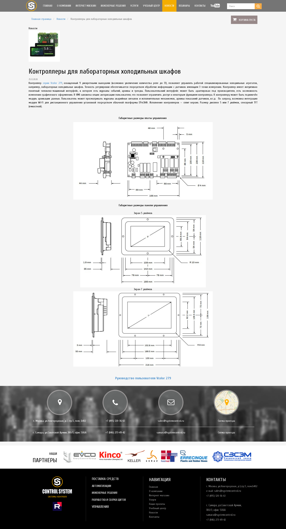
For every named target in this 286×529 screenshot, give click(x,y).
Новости (169, 5)
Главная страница (41, 19)
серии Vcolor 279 (52, 83)
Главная (47, 5)
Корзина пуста (247, 20)
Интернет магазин (86, 5)
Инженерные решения (113, 5)
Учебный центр (151, 5)
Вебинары (184, 5)
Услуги (134, 5)
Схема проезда (226, 420)
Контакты (200, 5)
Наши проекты (157, 504)
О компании (64, 5)
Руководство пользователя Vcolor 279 (143, 378)
